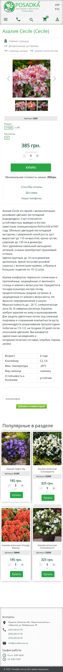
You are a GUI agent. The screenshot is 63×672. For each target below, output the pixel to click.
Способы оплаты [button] (31, 187)
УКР (57, 5)
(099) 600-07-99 (15, 633)
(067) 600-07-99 (15, 629)
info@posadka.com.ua (18, 643)
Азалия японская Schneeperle (47, 470)
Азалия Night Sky (15, 468)
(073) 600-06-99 (15, 638)
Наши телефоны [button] (31, 198)
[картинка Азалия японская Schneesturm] (47, 524)
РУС (57, 9)
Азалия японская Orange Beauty (16, 547)
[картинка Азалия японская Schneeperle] (47, 448)
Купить (31, 167)
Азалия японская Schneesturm (47, 547)
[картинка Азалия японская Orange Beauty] (15, 524)
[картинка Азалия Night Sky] (15, 448)
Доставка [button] (31, 192)
